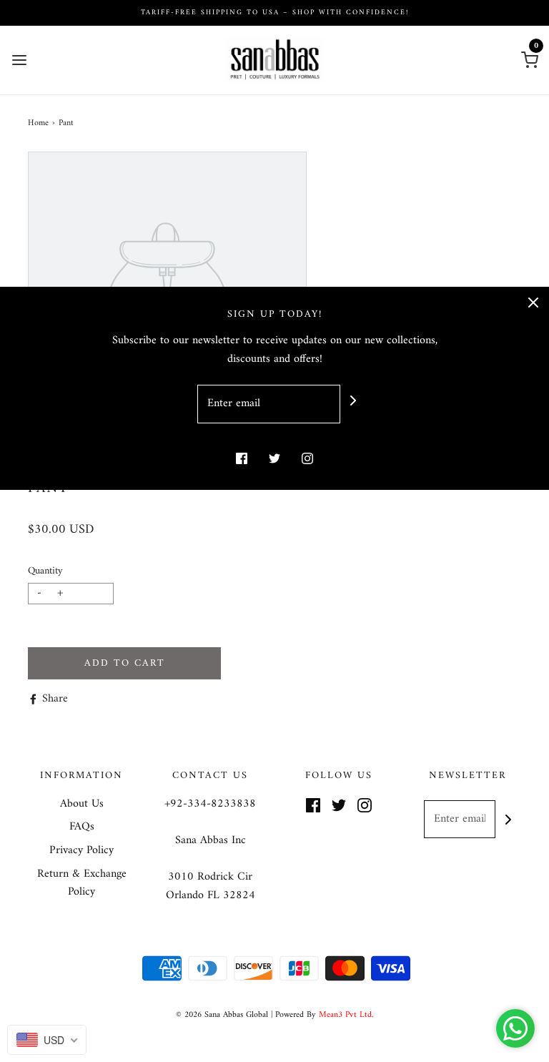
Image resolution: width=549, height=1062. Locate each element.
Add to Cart (124, 663)
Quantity (45, 571)
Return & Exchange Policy (82, 884)
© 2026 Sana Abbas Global (222, 1015)
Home (38, 123)
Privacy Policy (81, 851)
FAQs (81, 827)
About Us (82, 804)
